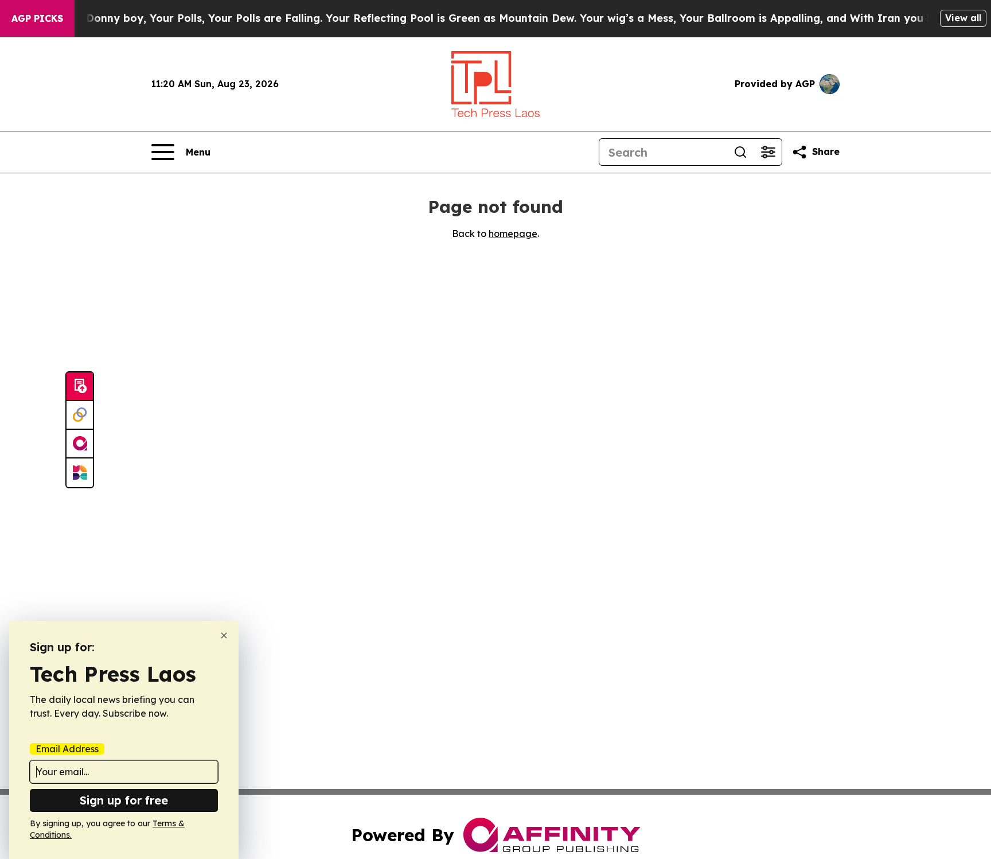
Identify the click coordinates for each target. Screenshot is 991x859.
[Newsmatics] (80, 472)
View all (963, 18)
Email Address (67, 749)
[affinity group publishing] (80, 444)
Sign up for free (124, 800)
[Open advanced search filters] (768, 152)
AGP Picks (37, 18)
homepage (513, 233)
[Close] (224, 635)
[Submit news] (80, 386)
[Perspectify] (80, 415)
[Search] (740, 152)
